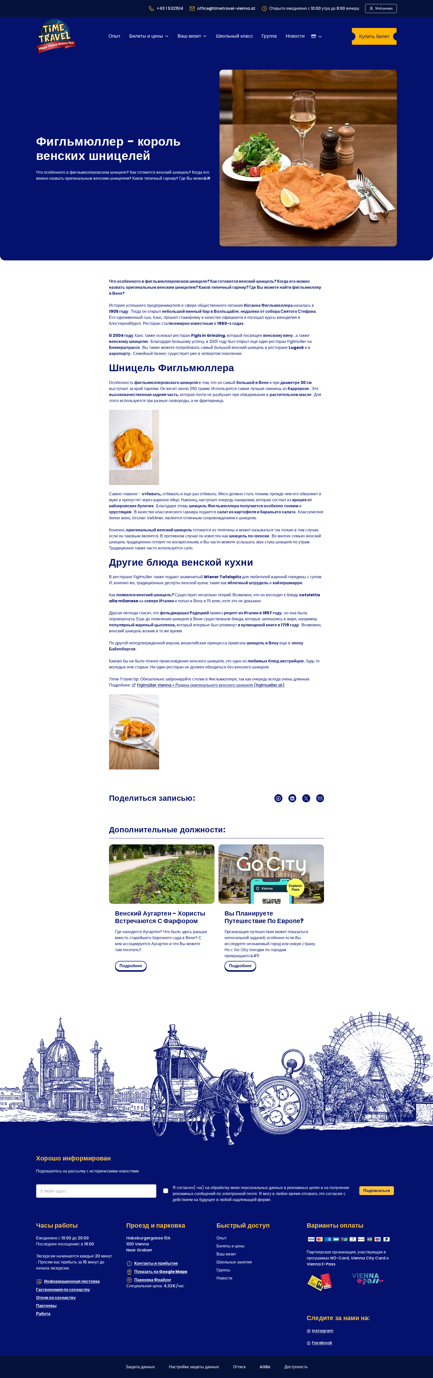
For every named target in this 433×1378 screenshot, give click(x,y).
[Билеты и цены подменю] (166, 36)
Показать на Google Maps (160, 1271)
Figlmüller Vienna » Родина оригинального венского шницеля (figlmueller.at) (211, 685)
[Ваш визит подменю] (204, 36)
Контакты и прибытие (156, 1263)
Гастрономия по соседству (63, 1290)
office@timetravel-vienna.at (226, 8)
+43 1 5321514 (169, 8)
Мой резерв (384, 8)
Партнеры (46, 1306)
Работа (43, 1314)
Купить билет (374, 36)
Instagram (322, 1331)
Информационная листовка (72, 1281)
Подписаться (376, 1191)
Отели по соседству (56, 1298)
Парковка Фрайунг (152, 1280)
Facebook (322, 1343)
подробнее (132, 967)
